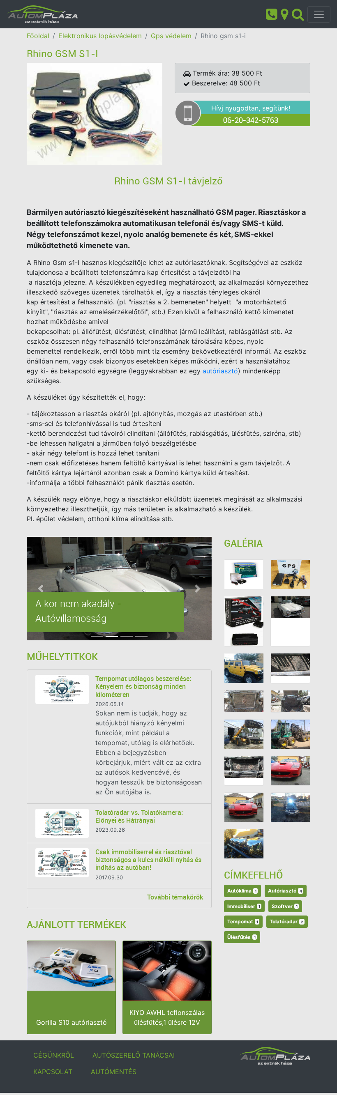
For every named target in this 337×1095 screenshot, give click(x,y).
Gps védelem (171, 36)
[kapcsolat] (284, 13)
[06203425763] (271, 13)
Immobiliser (243, 906)
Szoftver (285, 906)
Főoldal (38, 36)
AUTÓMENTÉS (113, 1071)
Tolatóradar (286, 921)
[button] (41, 589)
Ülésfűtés (241, 937)
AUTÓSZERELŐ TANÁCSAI (133, 1055)
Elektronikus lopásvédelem (100, 36)
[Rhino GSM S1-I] (94, 113)
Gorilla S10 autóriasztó (71, 1022)
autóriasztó (220, 371)
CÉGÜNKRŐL (53, 1055)
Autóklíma (241, 891)
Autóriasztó (285, 891)
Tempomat (242, 921)
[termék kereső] (298, 13)
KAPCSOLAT (52, 1071)
